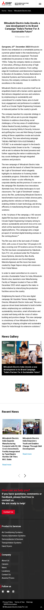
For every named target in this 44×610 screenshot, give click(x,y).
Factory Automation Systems (13, 536)
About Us (5, 560)
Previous (19, 476)
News (10, 11)
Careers (5, 564)
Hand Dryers (7, 546)
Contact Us (8, 512)
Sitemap (29, 602)
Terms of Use (20, 602)
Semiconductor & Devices (12, 539)
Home (4, 11)
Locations (6, 571)
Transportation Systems (11, 543)
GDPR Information (10, 604)
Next (24, 476)
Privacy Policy (8, 602)
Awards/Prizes (8, 578)
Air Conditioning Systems (12, 532)
